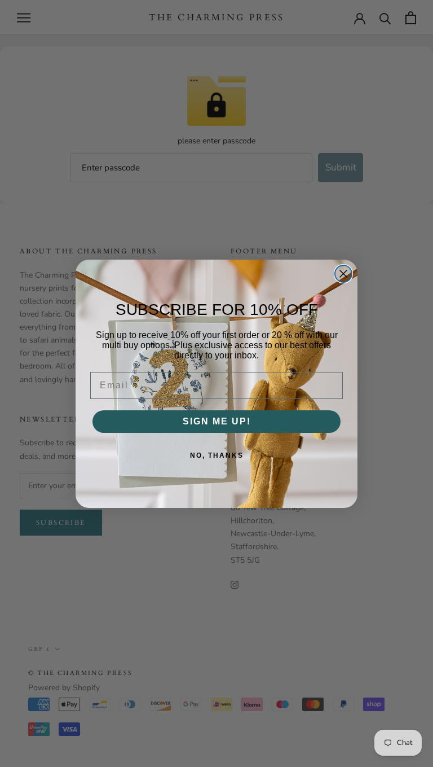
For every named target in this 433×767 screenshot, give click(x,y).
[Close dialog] (343, 273)
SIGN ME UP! (217, 421)
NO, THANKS (217, 455)
